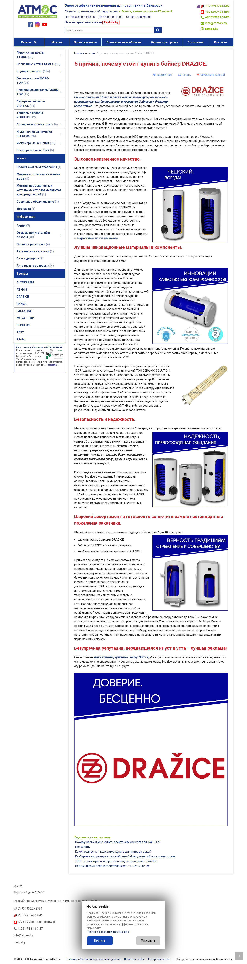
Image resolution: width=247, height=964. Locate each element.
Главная (79, 53)
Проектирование (85, 42)
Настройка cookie (159, 959)
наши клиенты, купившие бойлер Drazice (121, 657)
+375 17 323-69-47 (30, 928)
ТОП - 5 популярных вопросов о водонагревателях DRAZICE (116, 861)
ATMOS (22, 289)
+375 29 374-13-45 (30, 915)
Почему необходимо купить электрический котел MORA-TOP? (117, 842)
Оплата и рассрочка (164, 42)
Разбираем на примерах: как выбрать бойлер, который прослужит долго (125, 856)
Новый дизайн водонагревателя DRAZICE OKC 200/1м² (112, 866)
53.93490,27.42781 (30, 908)
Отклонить (148, 940)
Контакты (220, 42)
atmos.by (211, 29)
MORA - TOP (25, 318)
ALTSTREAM (25, 282)
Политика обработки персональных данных (93, 959)
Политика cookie (134, 959)
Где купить (82, 847)
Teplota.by (111, 22)
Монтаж (56, 42)
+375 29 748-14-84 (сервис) (36, 922)
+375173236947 (217, 17)
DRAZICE (23, 296)
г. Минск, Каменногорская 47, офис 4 (145, 11)
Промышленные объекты (123, 42)
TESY (20, 332)
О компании (195, 42)
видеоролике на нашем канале (97, 238)
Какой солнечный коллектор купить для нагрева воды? (113, 851)
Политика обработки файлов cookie (108, 931)
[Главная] (37, 18)
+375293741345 (217, 6)
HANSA (22, 304)
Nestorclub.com (224, 959)
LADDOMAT (25, 311)
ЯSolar (21, 339)
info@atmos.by (216, 23)
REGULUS (23, 325)
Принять (99, 940)
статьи (90, 53)
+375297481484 (217, 12)
